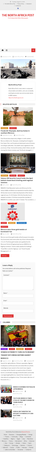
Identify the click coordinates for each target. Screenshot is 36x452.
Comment (7, 275)
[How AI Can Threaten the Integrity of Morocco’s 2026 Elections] (6, 413)
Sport (29, 443)
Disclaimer (29, 4)
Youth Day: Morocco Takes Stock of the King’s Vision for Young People (23, 400)
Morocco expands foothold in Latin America (24, 388)
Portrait (31, 447)
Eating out (7, 445)
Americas (31, 441)
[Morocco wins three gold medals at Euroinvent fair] (18, 212)
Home (5, 434)
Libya (23, 439)
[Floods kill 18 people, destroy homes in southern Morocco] (18, 116)
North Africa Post (19, 57)
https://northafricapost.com (15, 98)
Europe (4, 223)
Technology (15, 445)
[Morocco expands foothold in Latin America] (6, 389)
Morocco (13, 128)
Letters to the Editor (10, 450)
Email (5, 300)
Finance (7, 437)
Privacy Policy (20, 4)
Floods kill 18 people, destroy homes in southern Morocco (15, 132)
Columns (6, 322)
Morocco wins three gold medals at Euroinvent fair (14, 230)
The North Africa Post (10, 4)
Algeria (13, 439)
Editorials (5, 447)
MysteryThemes (26, 432)
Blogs (21, 437)
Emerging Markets (21, 434)
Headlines (4, 128)
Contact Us (18, 6)
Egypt (18, 439)
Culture (24, 443)
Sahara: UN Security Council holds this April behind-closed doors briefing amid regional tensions (17, 180)
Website (6, 308)
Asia (6, 443)
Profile (18, 447)
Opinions (22, 445)
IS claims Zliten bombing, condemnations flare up (6, 256)
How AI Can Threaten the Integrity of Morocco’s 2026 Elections (23, 413)
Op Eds (12, 447)
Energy (30, 434)
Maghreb (13, 175)
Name (6, 293)
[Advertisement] (18, 35)
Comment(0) (30, 57)
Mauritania (30, 439)
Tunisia (11, 441)
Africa (25, 441)
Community (15, 437)
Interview (24, 447)
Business (11, 434)
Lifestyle (18, 443)
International (22, 223)
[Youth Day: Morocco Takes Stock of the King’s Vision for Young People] (6, 400)
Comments (28, 437)
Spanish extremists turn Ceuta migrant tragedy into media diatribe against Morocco (17, 355)
